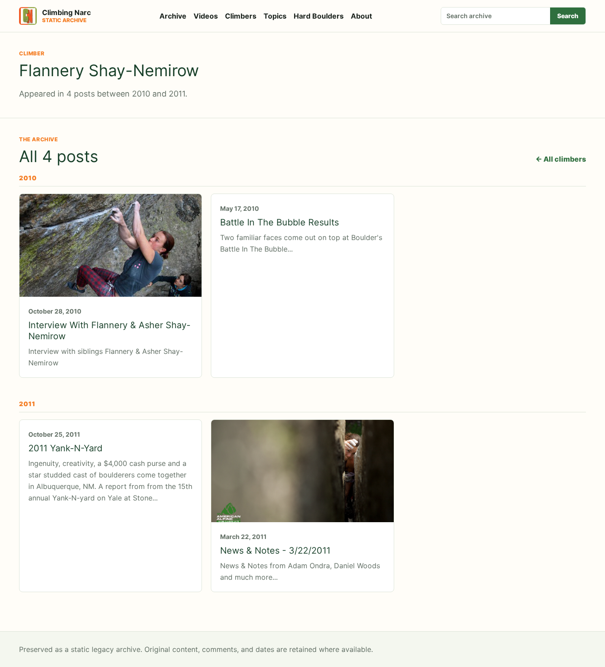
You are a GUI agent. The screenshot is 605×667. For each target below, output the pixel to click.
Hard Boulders (319, 16)
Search (567, 15)
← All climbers (560, 159)
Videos (206, 16)
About (361, 16)
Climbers (240, 16)
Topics (275, 16)
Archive (172, 16)
